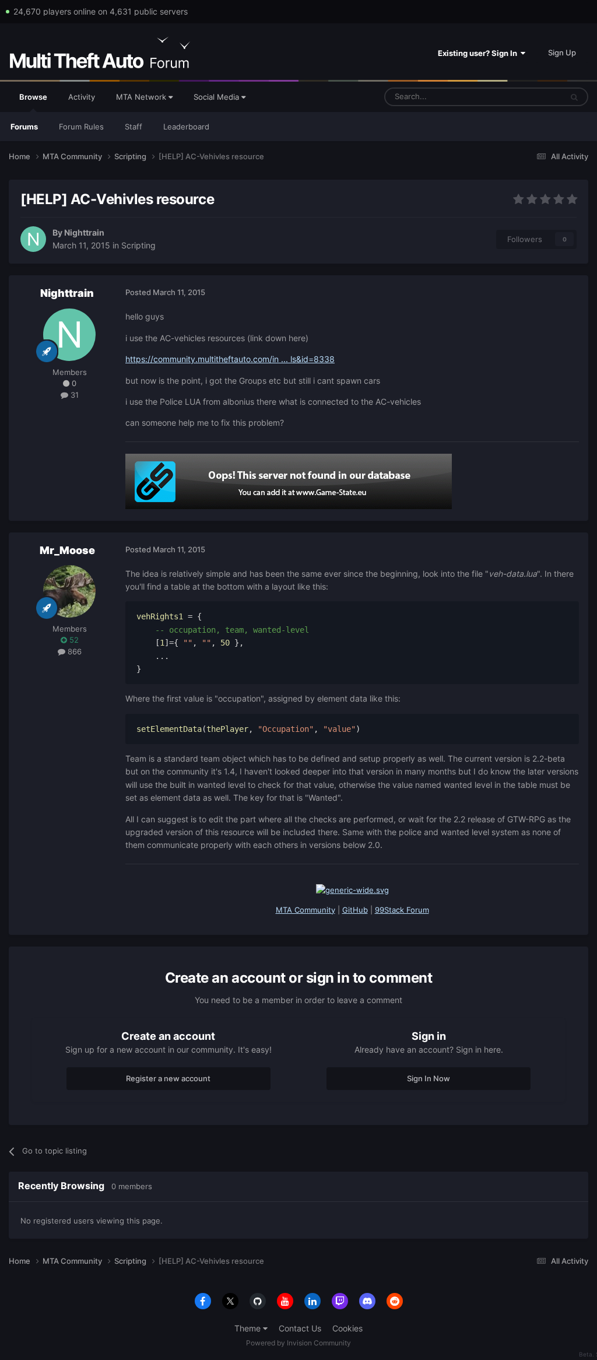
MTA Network (142, 96)
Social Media (217, 96)
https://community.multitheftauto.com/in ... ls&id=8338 (230, 359)
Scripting (138, 245)
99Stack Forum (402, 909)
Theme (248, 1328)
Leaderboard (186, 126)
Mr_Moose (67, 550)
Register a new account (168, 1078)
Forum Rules (81, 126)
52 (73, 639)
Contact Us (300, 1328)
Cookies (347, 1328)
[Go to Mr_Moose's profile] (69, 591)
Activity (81, 96)
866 (73, 651)
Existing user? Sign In (479, 53)
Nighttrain (84, 232)
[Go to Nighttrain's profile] (33, 239)
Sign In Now (428, 1078)
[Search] (574, 97)
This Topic (529, 96)
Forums (24, 126)
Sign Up (562, 52)
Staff (133, 126)
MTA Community (305, 909)
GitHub (355, 909)
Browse (33, 96)
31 (73, 394)
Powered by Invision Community (298, 1342)
